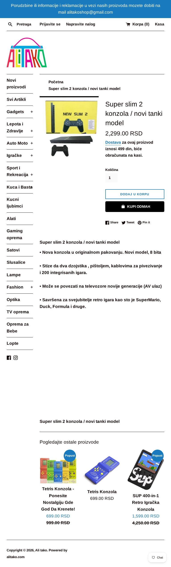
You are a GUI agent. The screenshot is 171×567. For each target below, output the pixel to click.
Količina (111, 170)
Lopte (12, 343)
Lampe (14, 274)
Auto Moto (20, 143)
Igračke (20, 155)
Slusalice (16, 262)
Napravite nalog (80, 24)
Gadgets (20, 111)
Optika (13, 299)
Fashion (20, 287)
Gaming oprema (15, 234)
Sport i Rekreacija (20, 171)
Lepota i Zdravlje (20, 127)
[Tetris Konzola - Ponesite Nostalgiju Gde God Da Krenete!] (58, 466)
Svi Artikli (16, 99)
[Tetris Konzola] (101, 467)
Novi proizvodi (16, 83)
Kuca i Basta (20, 187)
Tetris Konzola (102, 491)
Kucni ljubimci (15, 202)
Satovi (13, 250)
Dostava (113, 142)
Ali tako (41, 550)
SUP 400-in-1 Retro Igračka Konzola (145, 502)
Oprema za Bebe (18, 327)
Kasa (159, 24)
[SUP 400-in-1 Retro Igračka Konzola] (145, 469)
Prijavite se (50, 24)
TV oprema (18, 311)
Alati (11, 218)
